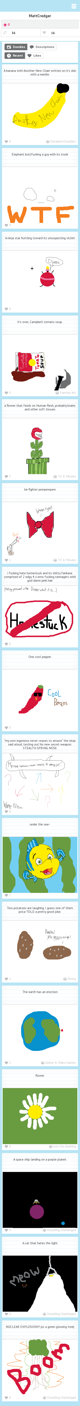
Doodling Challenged (61, 1230)
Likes (37, 55)
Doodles (19, 47)
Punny (72, 979)
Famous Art (68, 392)
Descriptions (45, 47)
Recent (18, 55)
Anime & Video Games (60, 1062)
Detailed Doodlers (63, 141)
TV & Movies (67, 476)
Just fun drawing (64, 1146)
